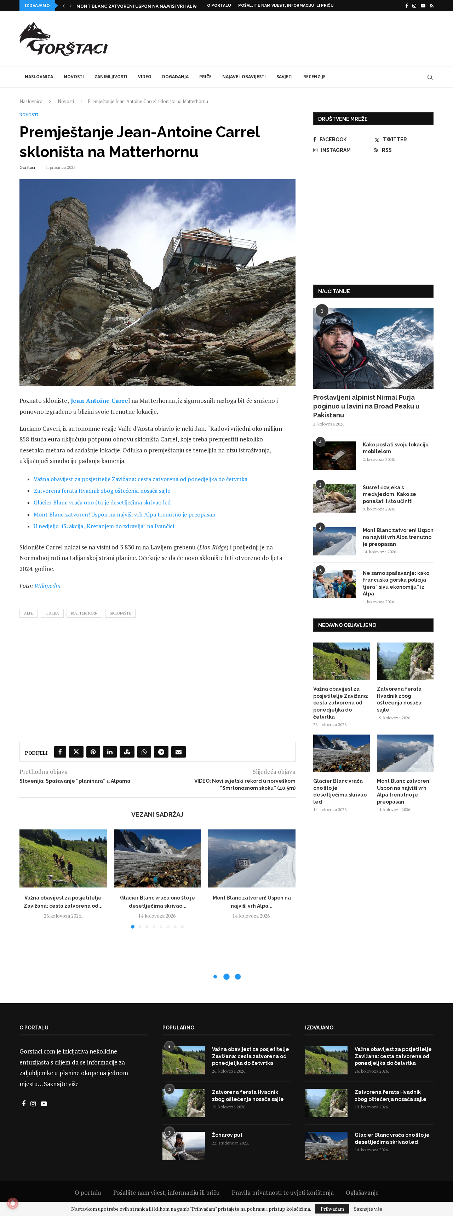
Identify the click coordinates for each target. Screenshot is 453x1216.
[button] (64, 5)
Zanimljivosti (110, 77)
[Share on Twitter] (76, 752)
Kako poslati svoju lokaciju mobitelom (396, 448)
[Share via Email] (178, 752)
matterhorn (84, 613)
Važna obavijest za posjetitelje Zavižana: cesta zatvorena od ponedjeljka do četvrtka (140, 479)
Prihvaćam (332, 1208)
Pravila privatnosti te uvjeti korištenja (283, 1192)
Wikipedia (47, 586)
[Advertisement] (305, 38)
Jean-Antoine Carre (99, 400)
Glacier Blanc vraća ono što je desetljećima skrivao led (102, 502)
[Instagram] (414, 5)
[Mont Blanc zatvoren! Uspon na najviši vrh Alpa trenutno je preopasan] (252, 858)
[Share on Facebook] (60, 752)
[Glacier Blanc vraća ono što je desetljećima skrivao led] (157, 858)
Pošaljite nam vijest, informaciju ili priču (286, 5)
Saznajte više (61, 1084)
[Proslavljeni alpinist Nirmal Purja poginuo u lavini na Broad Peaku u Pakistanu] (373, 348)
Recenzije (314, 77)
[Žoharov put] (183, 1146)
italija (52, 613)
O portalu (219, 5)
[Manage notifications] (12, 1203)
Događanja (175, 77)
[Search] (430, 77)
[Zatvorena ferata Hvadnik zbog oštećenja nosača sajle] (405, 661)
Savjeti (284, 77)
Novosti (74, 77)
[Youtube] (423, 5)
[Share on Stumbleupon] (127, 752)
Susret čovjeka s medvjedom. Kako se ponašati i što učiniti (389, 494)
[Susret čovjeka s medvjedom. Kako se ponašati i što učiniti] (334, 498)
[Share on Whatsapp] (144, 752)
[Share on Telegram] (161, 752)
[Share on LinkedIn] (110, 752)
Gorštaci (27, 167)
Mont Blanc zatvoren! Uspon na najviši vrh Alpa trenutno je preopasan (125, 514)
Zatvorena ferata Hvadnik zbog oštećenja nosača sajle (102, 491)
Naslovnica (39, 77)
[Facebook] (406, 5)
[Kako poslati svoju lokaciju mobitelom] (334, 455)
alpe (28, 613)
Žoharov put (227, 1135)
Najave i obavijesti (244, 77)
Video (144, 77)
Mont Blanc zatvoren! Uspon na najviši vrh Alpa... (138, 6)
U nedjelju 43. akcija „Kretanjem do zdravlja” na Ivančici (104, 526)
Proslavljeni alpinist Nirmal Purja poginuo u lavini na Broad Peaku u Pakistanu (366, 406)
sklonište (120, 613)
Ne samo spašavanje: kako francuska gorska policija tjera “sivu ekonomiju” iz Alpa (396, 583)
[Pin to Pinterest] (93, 752)
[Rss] (432, 5)
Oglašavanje (362, 1192)
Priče (205, 77)
